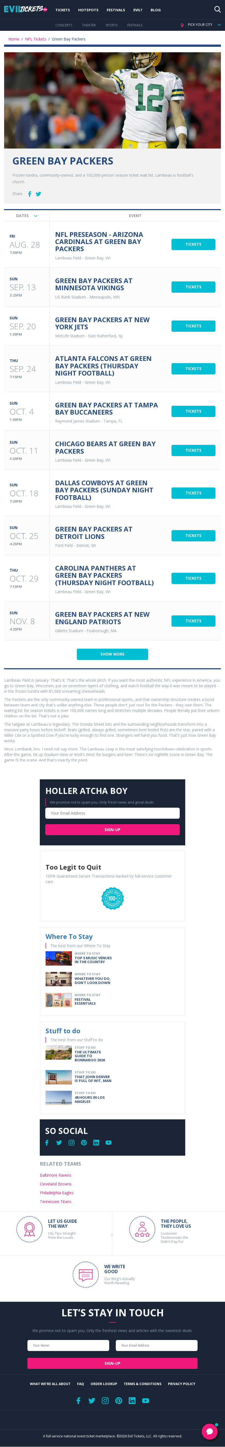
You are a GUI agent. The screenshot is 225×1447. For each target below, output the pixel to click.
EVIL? (137, 9)
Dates (23, 215)
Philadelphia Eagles (57, 1192)
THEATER (89, 25)
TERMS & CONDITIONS (142, 1384)
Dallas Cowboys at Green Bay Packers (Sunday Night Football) (104, 490)
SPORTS (111, 25)
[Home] (25, 10)
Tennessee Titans (55, 1201)
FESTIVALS (134, 25)
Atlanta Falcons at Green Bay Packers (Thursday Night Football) (103, 365)
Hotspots (88, 9)
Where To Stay (69, 936)
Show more (112, 654)
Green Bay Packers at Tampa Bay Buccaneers (106, 408)
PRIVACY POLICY (181, 1384)
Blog (156, 9)
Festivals (116, 9)
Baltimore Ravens (55, 1175)
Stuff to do (63, 1030)
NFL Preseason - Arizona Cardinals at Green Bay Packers (99, 241)
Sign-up (112, 829)
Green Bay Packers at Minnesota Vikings (94, 284)
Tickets (62, 9)
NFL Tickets (35, 39)
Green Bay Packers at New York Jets (102, 323)
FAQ (80, 1384)
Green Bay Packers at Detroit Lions (94, 532)
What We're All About (50, 1384)
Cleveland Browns (56, 1183)
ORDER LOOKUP (104, 1384)
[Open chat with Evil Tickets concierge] (209, 1431)
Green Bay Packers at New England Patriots (102, 618)
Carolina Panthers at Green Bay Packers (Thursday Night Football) (104, 575)
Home (13, 39)
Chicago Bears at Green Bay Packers (105, 447)
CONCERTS (63, 25)
